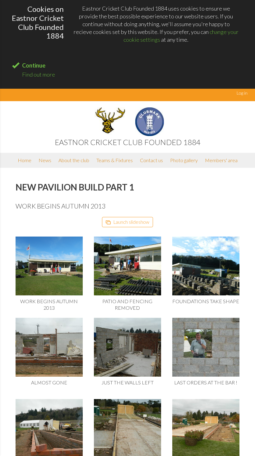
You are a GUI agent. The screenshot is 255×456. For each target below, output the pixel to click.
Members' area (221, 160)
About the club (73, 160)
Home (24, 160)
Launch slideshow (131, 222)
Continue (33, 65)
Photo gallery (184, 160)
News (45, 160)
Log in (242, 93)
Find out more (38, 74)
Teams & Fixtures (114, 160)
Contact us (151, 160)
